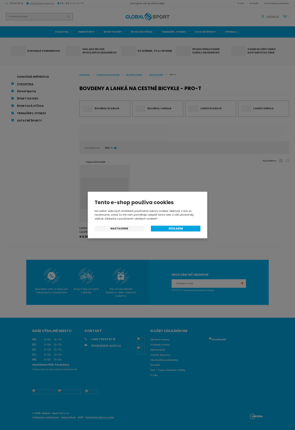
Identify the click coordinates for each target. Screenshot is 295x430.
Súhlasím (175, 228)
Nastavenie (119, 228)
